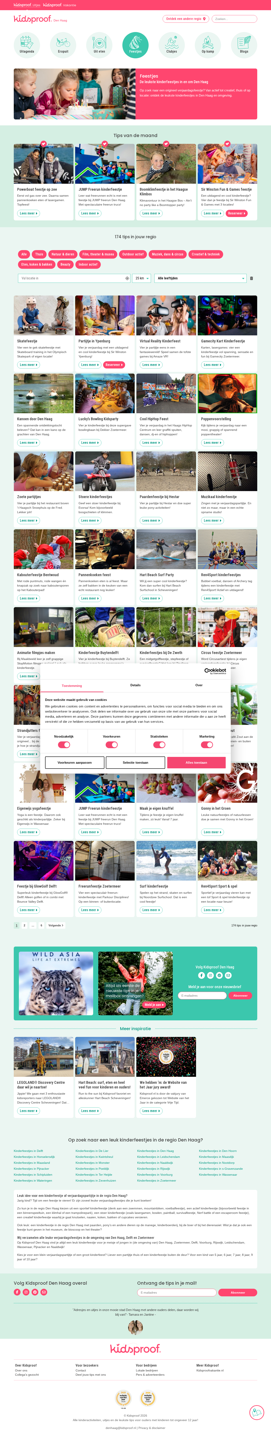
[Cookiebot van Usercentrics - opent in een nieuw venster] (207, 671)
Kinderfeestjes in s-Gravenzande (221, 1168)
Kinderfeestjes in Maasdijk (216, 1156)
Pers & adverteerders (150, 1374)
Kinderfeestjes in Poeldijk (92, 1168)
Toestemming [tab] (72, 686)
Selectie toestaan (135, 762)
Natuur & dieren (63, 254)
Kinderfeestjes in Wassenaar (218, 1174)
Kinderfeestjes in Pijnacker (31, 1168)
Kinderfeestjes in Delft (28, 1151)
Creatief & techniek (206, 254)
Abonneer (240, 995)
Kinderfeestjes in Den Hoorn (218, 1151)
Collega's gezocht (27, 1374)
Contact (81, 1370)
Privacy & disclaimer (151, 1428)
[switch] (112, 744)
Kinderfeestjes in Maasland (32, 1162)
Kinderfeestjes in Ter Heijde (94, 1174)
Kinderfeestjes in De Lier (92, 1151)
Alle (24, 254)
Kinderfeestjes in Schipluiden (33, 1174)
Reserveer (235, 213)
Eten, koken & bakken (36, 264)
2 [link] (24, 925)
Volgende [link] (55, 925)
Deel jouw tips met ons (91, 1374)
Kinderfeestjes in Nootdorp (217, 1162)
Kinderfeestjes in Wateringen (33, 1180)
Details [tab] (135, 685)
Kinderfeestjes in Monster (93, 1162)
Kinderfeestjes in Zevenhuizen (96, 1180)
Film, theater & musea (98, 254)
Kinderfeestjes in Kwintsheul (94, 1156)
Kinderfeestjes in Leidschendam (158, 1156)
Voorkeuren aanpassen (75, 762)
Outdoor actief (133, 254)
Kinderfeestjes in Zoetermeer (156, 1180)
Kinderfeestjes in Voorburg (155, 1174)
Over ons (21, 1370)
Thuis (39, 254)
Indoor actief (88, 264)
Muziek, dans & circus (167, 254)
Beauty (65, 264)
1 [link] (16, 925)
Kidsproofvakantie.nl (210, 1370)
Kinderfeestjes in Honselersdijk (34, 1156)
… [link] (33, 925)
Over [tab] (199, 685)
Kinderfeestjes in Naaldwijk (155, 1162)
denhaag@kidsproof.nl (121, 1428)
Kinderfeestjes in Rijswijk (153, 1168)
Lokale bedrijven (147, 1370)
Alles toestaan (196, 762)
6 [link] (41, 925)
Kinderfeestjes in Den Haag (155, 1151)
